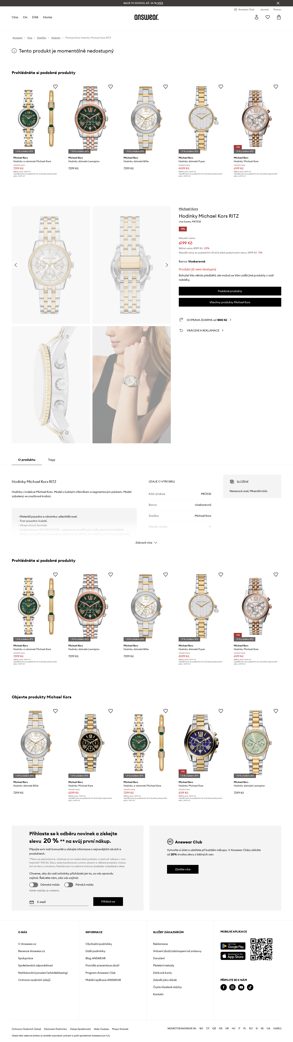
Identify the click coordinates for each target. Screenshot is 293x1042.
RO (251, 1028)
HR (227, 1028)
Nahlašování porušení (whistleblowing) (43, 973)
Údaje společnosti (80, 1029)
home (47, 17)
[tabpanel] (146, 506)
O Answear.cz (27, 944)
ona (15, 17)
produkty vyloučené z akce (109, 866)
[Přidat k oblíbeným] (55, 87)
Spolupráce (25, 958)
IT (239, 1028)
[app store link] (232, 955)
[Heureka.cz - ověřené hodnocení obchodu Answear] (226, 1003)
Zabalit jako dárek (165, 980)
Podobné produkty (230, 291)
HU (233, 1028)
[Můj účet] (256, 17)
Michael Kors (188, 209)
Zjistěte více (183, 869)
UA (268, 1028)
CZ (214, 1028)
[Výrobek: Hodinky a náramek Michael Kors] (36, 118)
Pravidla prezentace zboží (102, 965)
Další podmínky (95, 951)
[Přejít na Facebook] (223, 987)
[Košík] (278, 17)
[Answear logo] (146, 17)
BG (201, 1028)
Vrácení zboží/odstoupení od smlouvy (177, 951)
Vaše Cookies (101, 1029)
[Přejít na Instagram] (232, 987)
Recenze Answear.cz (31, 951)
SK (262, 1028)
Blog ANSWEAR (96, 958)
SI (257, 1028)
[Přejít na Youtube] (241, 987)
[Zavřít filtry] (278, 3)
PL (244, 1028)
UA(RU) (277, 1028)
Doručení (159, 958)
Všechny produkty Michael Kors (229, 302)
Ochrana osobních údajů (34, 980)
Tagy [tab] (51, 460)
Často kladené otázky (167, 987)
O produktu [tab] (26, 460)
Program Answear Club (101, 973)
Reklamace (160, 944)
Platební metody (163, 965)
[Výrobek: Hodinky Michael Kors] (256, 118)
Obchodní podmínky (99, 944)
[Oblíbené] (267, 17)
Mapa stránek (120, 1029)
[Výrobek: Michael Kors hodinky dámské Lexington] (91, 118)
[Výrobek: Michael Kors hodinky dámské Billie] (146, 118)
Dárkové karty (162, 973)
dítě (35, 17)
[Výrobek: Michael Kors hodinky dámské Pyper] (201, 118)
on (25, 17)
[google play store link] (232, 946)
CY (207, 1028)
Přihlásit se (108, 901)
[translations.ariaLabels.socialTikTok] (250, 987)
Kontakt (158, 994)
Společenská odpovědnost (35, 965)
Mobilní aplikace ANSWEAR (103, 980)
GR (220, 1028)
